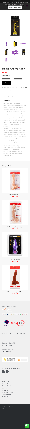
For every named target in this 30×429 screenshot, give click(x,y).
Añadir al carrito (6, 83)
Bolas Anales (20, 87)
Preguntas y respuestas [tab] (17, 97)
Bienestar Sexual (6, 386)
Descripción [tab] (6, 97)
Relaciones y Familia (7, 392)
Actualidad (5, 384)
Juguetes (4, 388)
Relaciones (5, 390)
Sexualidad (5, 396)
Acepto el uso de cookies (15, 7)
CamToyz (14, 90)
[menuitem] (6, 408)
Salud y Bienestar (6, 394)
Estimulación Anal (5, 90)
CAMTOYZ (25, 87)
